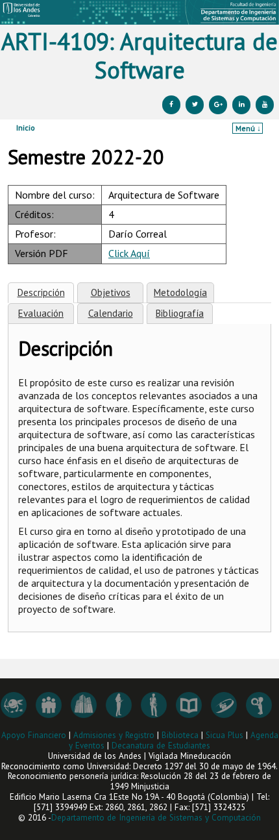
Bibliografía (180, 313)
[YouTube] (265, 104)
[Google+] (218, 104)
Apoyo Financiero (33, 735)
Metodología (180, 292)
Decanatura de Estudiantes (161, 745)
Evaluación (41, 313)
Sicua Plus (224, 735)
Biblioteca (180, 735)
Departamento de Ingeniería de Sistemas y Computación (156, 817)
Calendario (110, 313)
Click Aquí (129, 253)
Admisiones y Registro (113, 735)
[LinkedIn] (241, 104)
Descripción (41, 292)
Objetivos (110, 292)
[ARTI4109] (139, 12)
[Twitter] (195, 104)
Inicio (25, 127)
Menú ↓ (248, 128)
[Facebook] (171, 104)
